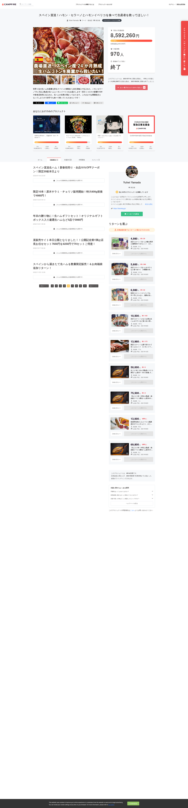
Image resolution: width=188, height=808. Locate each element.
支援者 (67, 160)
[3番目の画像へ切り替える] (68, 79)
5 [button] (64, 286)
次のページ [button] (93, 286)
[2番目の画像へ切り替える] (54, 79)
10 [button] (85, 286)
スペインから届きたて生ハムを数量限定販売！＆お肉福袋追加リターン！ (67, 266)
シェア (52, 103)
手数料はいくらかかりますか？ (120, 491)
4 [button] (60, 286)
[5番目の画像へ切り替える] (97, 79)
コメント (95, 160)
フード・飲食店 (87, 20)
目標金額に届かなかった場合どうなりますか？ (124, 495)
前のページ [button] (44, 286)
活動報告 (54, 160)
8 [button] (76, 286)
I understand (133, 803)
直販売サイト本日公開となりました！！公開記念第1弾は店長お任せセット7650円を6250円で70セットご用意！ (68, 242)
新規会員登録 (181, 4)
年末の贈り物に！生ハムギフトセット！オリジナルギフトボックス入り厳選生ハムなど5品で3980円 (68, 217)
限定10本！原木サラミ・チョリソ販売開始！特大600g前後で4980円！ (68, 193)
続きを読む (149, 204)
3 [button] (56, 286)
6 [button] (68, 286)
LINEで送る (63, 103)
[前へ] (35, 50)
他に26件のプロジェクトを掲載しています (133, 192)
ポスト (40, 103)
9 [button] (80, 286)
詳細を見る (115, 253)
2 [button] (52, 286)
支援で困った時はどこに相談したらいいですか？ (125, 498)
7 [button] (72, 286)
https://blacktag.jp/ (119, 208)
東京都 (97, 20)
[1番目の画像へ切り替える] (39, 79)
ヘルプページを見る (132, 503)
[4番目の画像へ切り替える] (82, 79)
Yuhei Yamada (74, 20)
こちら (132, 510)
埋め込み (87, 103)
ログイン (172, 4)
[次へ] (101, 50)
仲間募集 (82, 160)
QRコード (99, 103)
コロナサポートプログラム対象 (111, 20)
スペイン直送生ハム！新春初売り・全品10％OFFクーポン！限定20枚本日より (66, 169)
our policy (111, 805)
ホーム (40, 160)
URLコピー (75, 103)
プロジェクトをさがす (105, 4)
